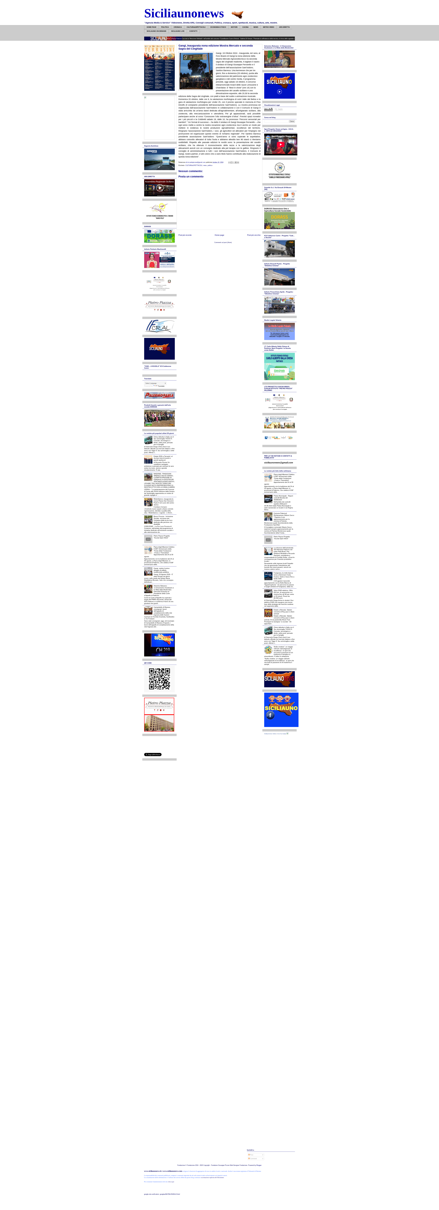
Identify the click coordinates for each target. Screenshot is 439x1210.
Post (251, 1155)
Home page (219, 235)
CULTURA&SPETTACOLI (196, 27)
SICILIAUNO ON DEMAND (156, 31)
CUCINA (245, 27)
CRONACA (178, 27)
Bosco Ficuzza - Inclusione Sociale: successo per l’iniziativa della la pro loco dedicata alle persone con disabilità (163, 520)
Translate (161, 386)
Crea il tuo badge (281, 733)
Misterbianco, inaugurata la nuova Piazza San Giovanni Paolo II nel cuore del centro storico (164, 502)
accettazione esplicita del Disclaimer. (212, 1177)
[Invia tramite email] (229, 162)
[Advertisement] (161, 932)
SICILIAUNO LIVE (177, 31)
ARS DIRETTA (284, 27)
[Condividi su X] (234, 162)
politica (210, 165)
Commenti (253, 1158)
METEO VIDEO (268, 27)
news (205, 165)
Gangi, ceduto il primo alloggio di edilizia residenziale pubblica (162, 570)
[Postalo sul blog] (231, 162)
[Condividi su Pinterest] (238, 162)
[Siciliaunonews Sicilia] (287, 734)
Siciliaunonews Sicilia (270, 733)
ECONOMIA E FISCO (218, 27)
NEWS (255, 27)
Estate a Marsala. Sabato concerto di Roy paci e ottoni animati (284, 612)
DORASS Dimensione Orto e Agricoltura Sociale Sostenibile (277, 210)
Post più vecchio (254, 235)
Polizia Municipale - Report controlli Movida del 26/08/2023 (283, 498)
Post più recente (185, 235)
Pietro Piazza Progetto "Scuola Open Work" (162, 537)
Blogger (258, 1165)
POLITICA (165, 27)
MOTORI (234, 27)
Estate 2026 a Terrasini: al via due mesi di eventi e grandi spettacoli (163, 458)
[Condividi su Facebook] (236, 162)
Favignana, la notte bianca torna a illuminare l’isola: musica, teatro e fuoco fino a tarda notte (284, 576)
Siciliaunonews (184, 13)
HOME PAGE (151, 27)
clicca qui (171, 1182)
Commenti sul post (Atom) (223, 242)
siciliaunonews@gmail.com (278, 462)
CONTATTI (193, 31)
